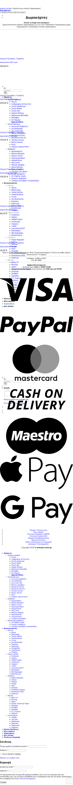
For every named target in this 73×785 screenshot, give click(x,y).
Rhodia (11, 260)
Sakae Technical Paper (20, 704)
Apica (13, 632)
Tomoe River (12, 715)
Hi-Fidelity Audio (18, 176)
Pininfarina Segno (19, 253)
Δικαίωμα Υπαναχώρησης (38, 544)
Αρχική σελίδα (6, 8)
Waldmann (15, 721)
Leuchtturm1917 (17, 668)
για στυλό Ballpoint (18, 579)
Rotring (14, 264)
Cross (13, 640)
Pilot (13, 249)
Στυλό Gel (15, 565)
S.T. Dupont (16, 711)
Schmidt (15, 271)
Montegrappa (16, 672)
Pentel (13, 684)
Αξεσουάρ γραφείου (16, 174)
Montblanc (15, 670)
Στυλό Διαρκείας (18, 561)
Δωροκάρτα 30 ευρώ (8, 247)
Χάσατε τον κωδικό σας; (9, 758)
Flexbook (15, 656)
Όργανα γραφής (14, 555)
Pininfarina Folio (18, 255)
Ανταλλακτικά (13, 577)
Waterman (15, 725)
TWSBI (14, 717)
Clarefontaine (16, 638)
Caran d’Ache (16, 636)
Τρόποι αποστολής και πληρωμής (38, 542)
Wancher (14, 723)
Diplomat (14, 646)
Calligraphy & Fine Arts (20, 559)
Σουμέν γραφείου (18, 624)
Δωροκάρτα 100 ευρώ (8, 173)
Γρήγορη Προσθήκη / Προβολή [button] (12, 59)
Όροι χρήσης (38, 532)
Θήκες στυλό (16, 605)
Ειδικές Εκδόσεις (11, 729)
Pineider (14, 251)
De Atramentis (16, 642)
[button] (5, 10)
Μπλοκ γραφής (17, 613)
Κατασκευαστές (10, 628)
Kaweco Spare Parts (19, 597)
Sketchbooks (16, 615)
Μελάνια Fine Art (18, 138)
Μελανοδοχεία (17, 603)
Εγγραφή (3, 782)
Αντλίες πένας (17, 140)
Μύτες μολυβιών (18, 585)
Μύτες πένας (16, 593)
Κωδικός (4, 750)
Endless (14, 652)
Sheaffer (14, 709)
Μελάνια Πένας (18, 135)
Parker (14, 680)
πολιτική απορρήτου (28, 779)
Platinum (15, 258)
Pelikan (14, 244)
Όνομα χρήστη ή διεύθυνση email (14, 746)
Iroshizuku (15, 662)
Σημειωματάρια (17, 607)
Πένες (14, 102)
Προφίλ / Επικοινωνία (38, 530)
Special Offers (17, 575)
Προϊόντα (8, 97)
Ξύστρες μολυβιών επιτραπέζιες (24, 626)
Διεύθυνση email (7, 767)
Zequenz (14, 727)
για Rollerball (16, 581)
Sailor (13, 267)
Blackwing (15, 634)
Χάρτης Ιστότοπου (38, 540)
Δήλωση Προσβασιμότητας (38, 538)
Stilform (14, 713)
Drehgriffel (15, 648)
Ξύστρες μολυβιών (19, 171)
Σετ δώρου (15, 573)
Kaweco (14, 664)
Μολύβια (14, 571)
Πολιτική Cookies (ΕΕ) (38, 536)
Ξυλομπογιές (16, 616)
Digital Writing (16, 567)
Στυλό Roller (16, 563)
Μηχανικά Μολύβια (19, 569)
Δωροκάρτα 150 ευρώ (8, 136)
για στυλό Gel (16, 583)
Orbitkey (11, 676)
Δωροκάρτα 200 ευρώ (8, 99)
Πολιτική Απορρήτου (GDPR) (38, 534)
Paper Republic (17, 678)
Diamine (14, 644)
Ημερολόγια (16, 609)
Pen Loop (15, 611)
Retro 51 (15, 262)
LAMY (13, 666)
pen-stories (8, 735)
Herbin (14, 658)
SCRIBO (14, 707)
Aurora (10, 630)
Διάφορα (11, 599)
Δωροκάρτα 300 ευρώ (8, 62)
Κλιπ (13, 595)
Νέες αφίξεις (9, 731)
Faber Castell (13, 212)
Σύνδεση (17, 754)
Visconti (14, 719)
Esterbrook (16, 208)
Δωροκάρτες (16, 601)
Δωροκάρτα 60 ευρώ (8, 210)
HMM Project (16, 660)
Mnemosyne (16, 674)
